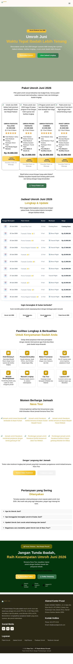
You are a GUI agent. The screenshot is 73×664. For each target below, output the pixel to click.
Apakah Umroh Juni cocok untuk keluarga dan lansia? (25, 522)
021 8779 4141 (54, 622)
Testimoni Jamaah (53, 640)
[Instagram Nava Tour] (3, 628)
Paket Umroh (6, 640)
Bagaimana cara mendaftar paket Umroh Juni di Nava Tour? (27, 528)
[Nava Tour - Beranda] (6, 3)
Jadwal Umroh (17, 640)
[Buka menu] (69, 3)
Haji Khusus (28, 640)
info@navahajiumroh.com (57, 625)
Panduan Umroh (40, 640)
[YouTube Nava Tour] (8, 628)
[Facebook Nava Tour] (12, 628)
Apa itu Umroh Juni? (13, 511)
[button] (36, 511)
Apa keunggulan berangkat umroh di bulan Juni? (23, 517)
